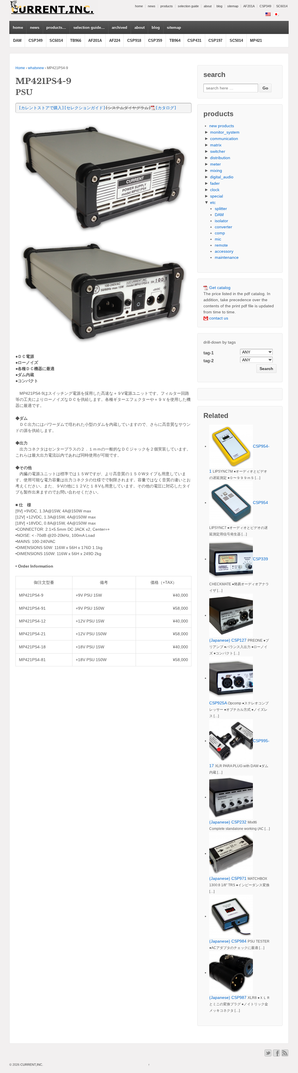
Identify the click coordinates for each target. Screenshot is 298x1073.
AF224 (114, 40)
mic (218, 239)
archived (119, 27)
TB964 (174, 40)
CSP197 (215, 40)
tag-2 (208, 360)
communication (224, 138)
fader (215, 183)
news (151, 6)
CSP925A (218, 703)
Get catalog (219, 287)
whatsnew (36, 68)
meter (215, 164)
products (166, 6)
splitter (221, 208)
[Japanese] (276, 14)
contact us (218, 318)
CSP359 (155, 40)
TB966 (75, 40)
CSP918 (134, 40)
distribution (220, 157)
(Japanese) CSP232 (227, 822)
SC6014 (282, 6)
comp (220, 233)
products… (56, 27)
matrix (215, 145)
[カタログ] (165, 107)
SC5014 (236, 40)
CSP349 (265, 6)
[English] (268, 14)
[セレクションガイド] (84, 107)
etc (213, 202)
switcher (217, 151)
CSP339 (260, 559)
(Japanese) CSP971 (227, 878)
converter (223, 227)
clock (214, 189)
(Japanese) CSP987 (227, 997)
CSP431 (194, 40)
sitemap (232, 6)
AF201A (249, 6)
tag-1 (208, 352)
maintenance (227, 257)
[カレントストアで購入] (41, 107)
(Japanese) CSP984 (227, 941)
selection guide (188, 6)
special (216, 196)
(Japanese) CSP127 (227, 640)
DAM (17, 40)
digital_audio (221, 177)
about (208, 6)
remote (221, 245)
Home (20, 68)
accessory (224, 251)
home (139, 6)
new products (221, 125)
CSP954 (260, 502)
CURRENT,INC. (31, 1064)
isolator (221, 220)
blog (219, 6)
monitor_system (225, 132)
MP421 (256, 40)
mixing (216, 170)
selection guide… (89, 27)
